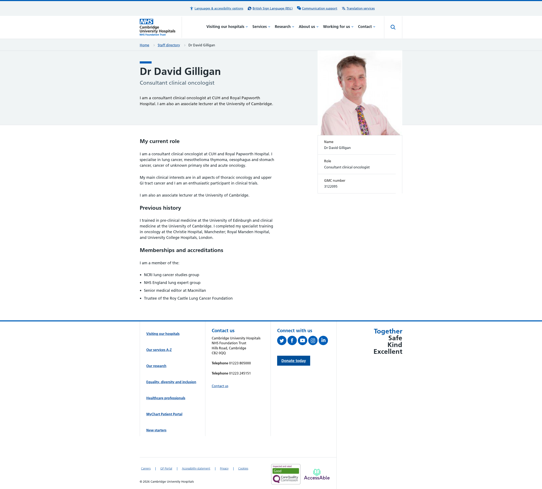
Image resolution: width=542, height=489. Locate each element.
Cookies (243, 468)
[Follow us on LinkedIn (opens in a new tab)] (324, 341)
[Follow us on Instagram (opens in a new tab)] (313, 341)
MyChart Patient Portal (164, 414)
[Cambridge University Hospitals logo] (161, 27)
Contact (365, 26)
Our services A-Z (159, 350)
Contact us (220, 386)
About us (307, 26)
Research (283, 26)
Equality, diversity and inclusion (171, 382)
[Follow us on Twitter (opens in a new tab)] (282, 341)
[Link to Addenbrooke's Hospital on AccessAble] (317, 474)
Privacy (224, 468)
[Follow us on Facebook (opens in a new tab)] (293, 341)
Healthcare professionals (165, 398)
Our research (156, 366)
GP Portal (166, 468)
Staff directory (169, 45)
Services (259, 26)
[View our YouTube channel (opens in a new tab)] (303, 341)
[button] (216, 8)
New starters (156, 430)
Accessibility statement (196, 468)
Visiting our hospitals (225, 26)
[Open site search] (393, 27)
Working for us (336, 26)
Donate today (293, 360)
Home (144, 45)
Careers (146, 468)
